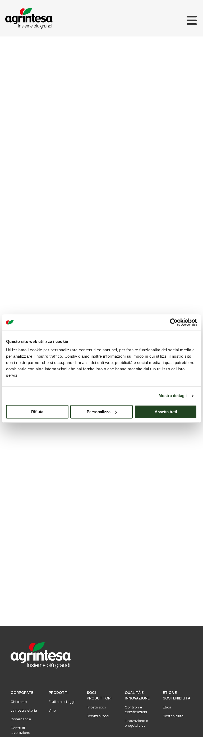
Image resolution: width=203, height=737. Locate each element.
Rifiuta (37, 411)
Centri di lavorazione (20, 730)
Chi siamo (19, 701)
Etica (167, 707)
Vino (52, 710)
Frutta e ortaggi (62, 701)
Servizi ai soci (98, 715)
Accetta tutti (166, 411)
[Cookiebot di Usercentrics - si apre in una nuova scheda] (174, 322)
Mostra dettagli (173, 395)
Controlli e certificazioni (136, 709)
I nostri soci (96, 707)
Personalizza (98, 411)
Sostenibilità (173, 715)
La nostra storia (24, 710)
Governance (21, 719)
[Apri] (192, 20)
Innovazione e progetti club (136, 723)
